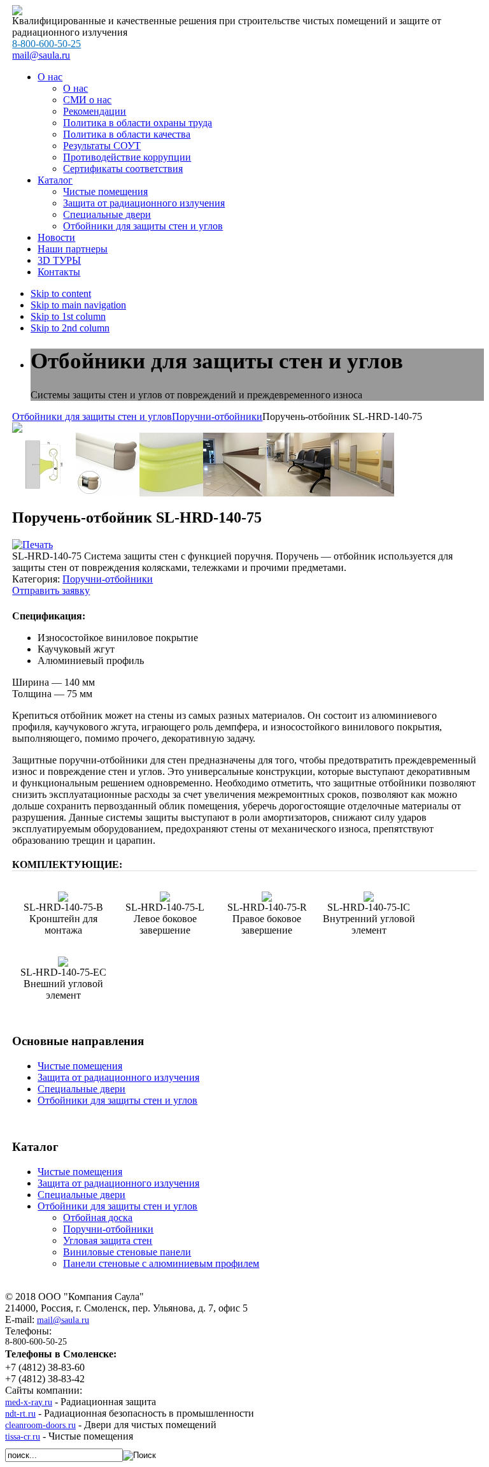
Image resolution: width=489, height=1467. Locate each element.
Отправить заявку (51, 590)
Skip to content (61, 293)
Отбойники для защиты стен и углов (92, 416)
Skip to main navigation (78, 305)
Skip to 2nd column (70, 327)
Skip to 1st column (68, 316)
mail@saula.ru (63, 1320)
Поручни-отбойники (217, 416)
